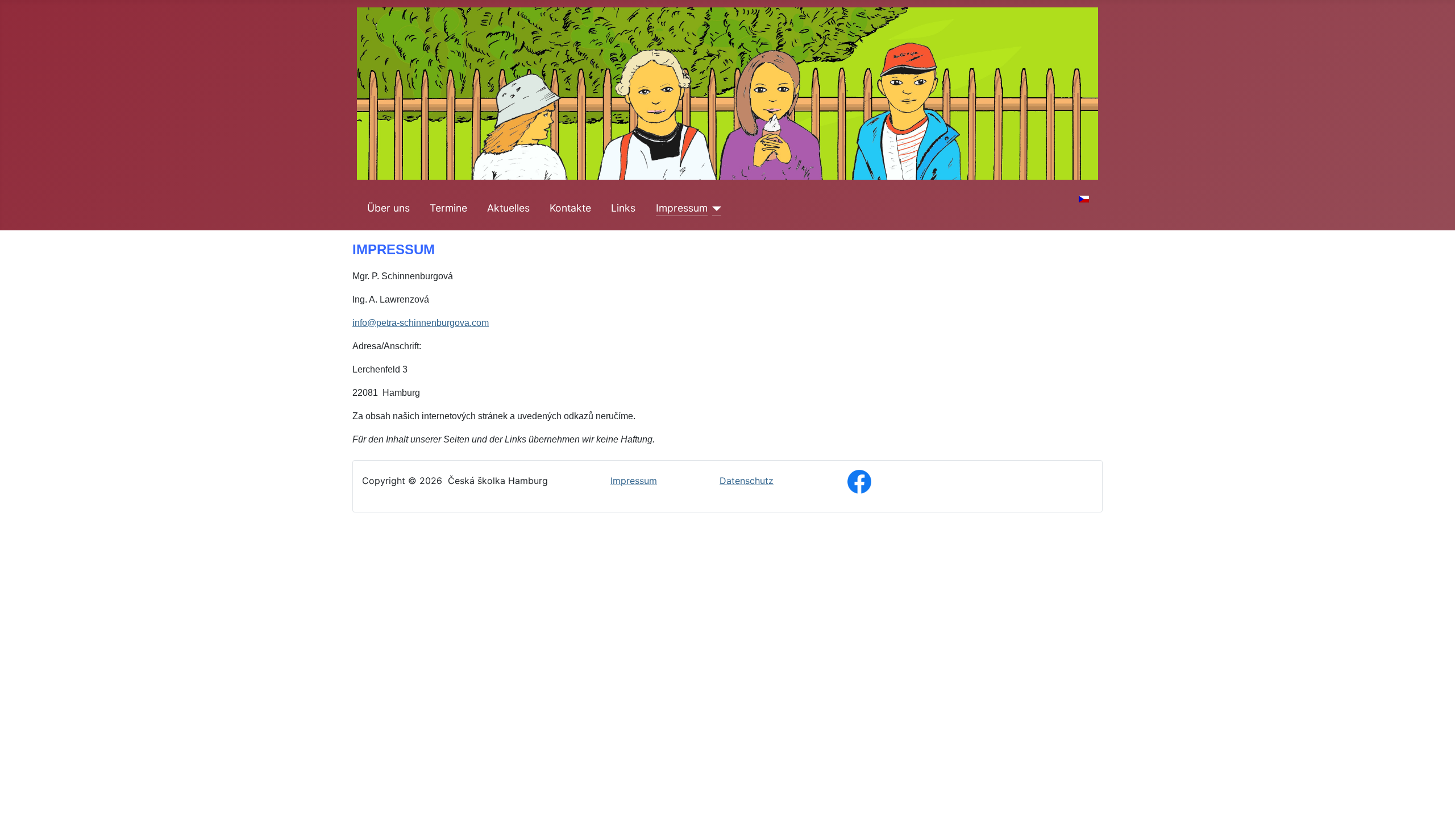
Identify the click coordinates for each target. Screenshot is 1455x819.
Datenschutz (747, 480)
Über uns (388, 208)
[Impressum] (715, 208)
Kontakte (570, 208)
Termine (448, 208)
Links (623, 208)
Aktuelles (508, 208)
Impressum (682, 208)
